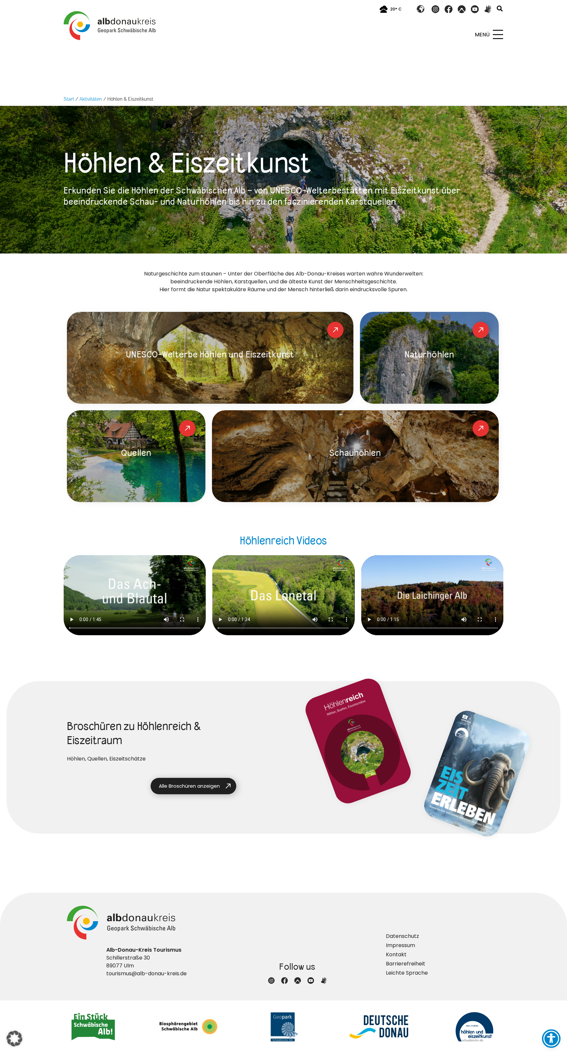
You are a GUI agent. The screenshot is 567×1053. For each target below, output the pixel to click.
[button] (500, 9)
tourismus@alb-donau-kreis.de (146, 973)
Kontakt (396, 954)
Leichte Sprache (407, 973)
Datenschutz (402, 936)
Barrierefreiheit (405, 963)
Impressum (400, 945)
